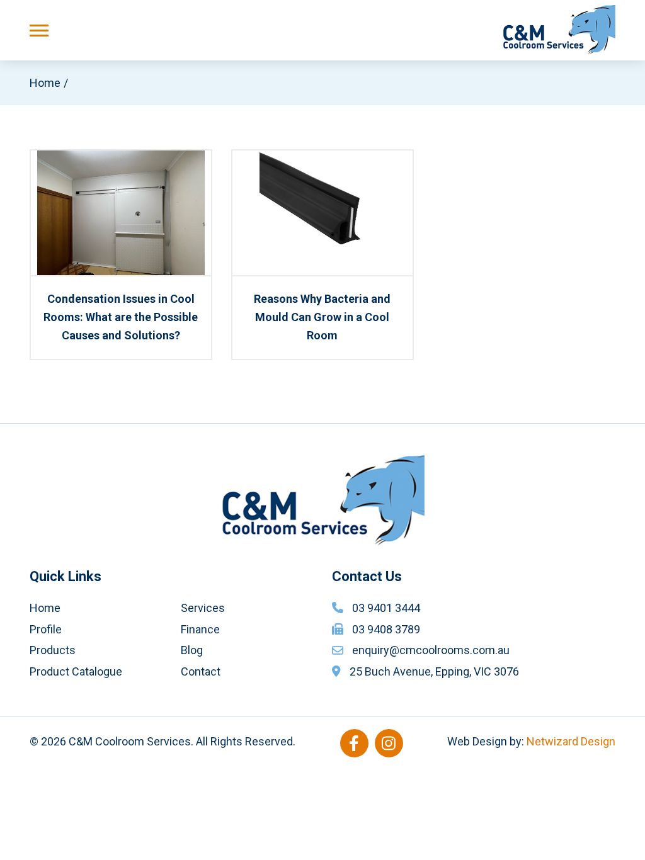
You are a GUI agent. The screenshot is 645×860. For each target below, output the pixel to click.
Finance (200, 629)
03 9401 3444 (386, 607)
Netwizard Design (571, 741)
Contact (200, 671)
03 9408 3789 (386, 629)
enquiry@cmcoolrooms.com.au (431, 650)
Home (45, 82)
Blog (192, 650)
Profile (46, 629)
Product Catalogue (76, 671)
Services (203, 607)
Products (53, 650)
